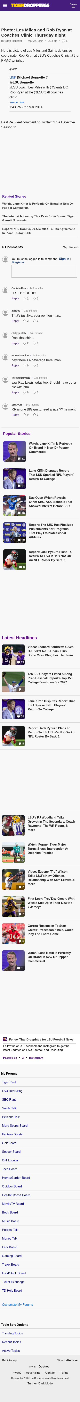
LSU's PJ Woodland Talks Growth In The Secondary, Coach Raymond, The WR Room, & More (51, 824)
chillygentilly (18, 333)
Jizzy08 (15, 310)
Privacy (16, 1372)
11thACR (16, 404)
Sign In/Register (67, 1360)
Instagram (36, 1057)
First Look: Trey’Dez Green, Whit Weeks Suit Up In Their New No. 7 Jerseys (51, 903)
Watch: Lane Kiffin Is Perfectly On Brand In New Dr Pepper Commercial (50, 447)
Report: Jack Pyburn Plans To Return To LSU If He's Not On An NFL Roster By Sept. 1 (50, 556)
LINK (12, 77)
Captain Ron (18, 288)
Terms (64, 1372)
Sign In (64, 258)
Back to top (9, 1360)
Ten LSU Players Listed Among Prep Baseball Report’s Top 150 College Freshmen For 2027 (50, 678)
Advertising (33, 1372)
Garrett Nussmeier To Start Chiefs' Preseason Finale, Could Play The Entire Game (50, 930)
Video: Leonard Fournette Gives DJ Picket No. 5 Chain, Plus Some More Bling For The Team (50, 651)
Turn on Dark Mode (40, 1383)
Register (18, 262)
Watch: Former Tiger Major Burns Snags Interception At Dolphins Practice (48, 848)
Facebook (10, 1057)
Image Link (16, 102)
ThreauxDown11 (20, 377)
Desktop (44, 1366)
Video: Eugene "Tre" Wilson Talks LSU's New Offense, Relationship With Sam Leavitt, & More (51, 878)
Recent (73, 247)
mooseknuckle (20, 355)
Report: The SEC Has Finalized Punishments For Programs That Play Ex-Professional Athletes (51, 531)
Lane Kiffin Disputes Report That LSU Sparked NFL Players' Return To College (51, 475)
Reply (15, 298)
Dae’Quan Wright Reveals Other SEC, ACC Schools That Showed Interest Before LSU (50, 502)
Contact (50, 1372)
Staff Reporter (13, 40)
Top (65, 247)
